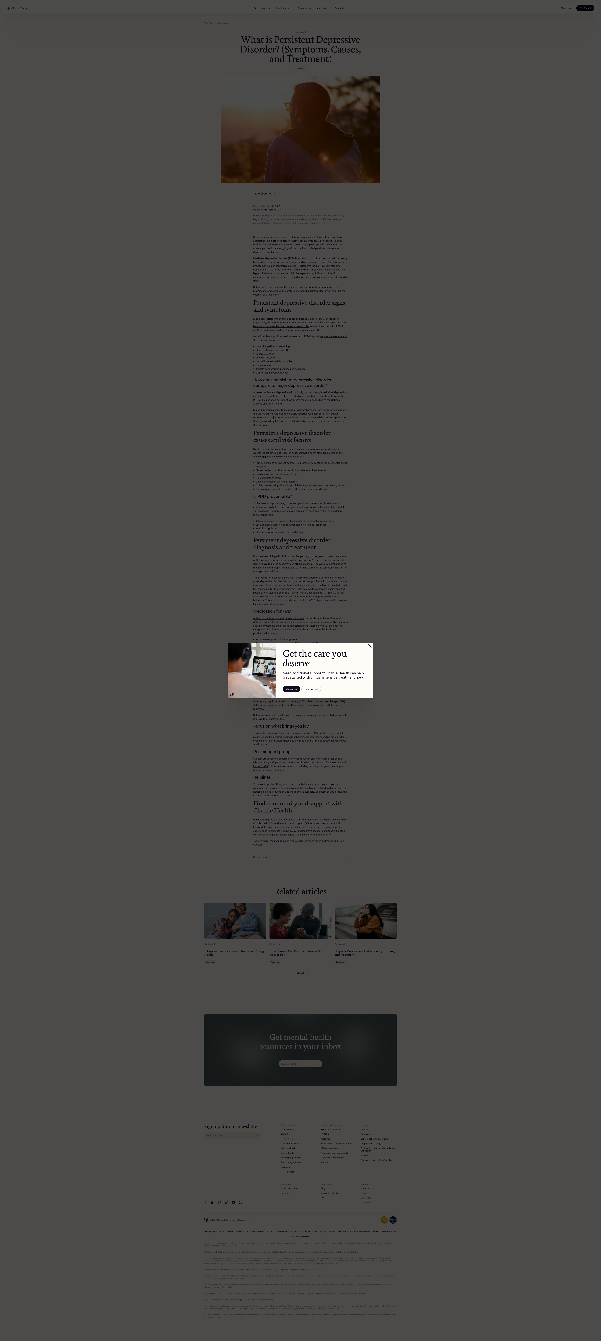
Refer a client (311, 688)
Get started (291, 688)
